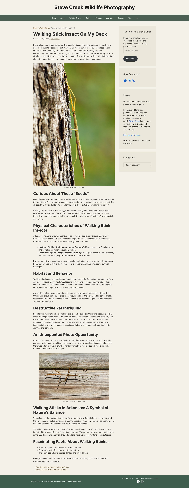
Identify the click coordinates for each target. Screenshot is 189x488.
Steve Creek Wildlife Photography (94, 7)
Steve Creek (134, 121)
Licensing (109, 18)
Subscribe (130, 59)
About (62, 18)
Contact (98, 18)
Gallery (88, 18)
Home (54, 18)
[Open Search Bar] (137, 18)
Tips (130, 18)
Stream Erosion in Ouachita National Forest (51, 469)
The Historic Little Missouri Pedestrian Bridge (52, 467)
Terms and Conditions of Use (146, 478)
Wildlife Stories (75, 18)
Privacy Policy (127, 478)
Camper (121, 18)
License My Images (131, 135)
